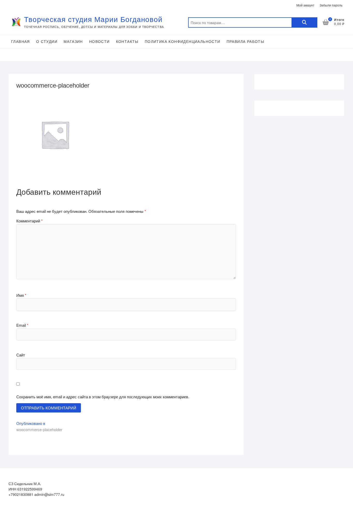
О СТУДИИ (46, 42)
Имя (21, 295)
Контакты (127, 42)
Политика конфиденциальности (182, 42)
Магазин (73, 42)
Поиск (304, 22)
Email (22, 325)
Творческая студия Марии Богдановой (93, 19)
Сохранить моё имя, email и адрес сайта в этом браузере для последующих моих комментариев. (102, 396)
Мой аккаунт (305, 5)
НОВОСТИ (99, 42)
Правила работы (245, 42)
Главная (20, 42)
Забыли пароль (331, 5)
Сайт (20, 354)
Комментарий (29, 220)
